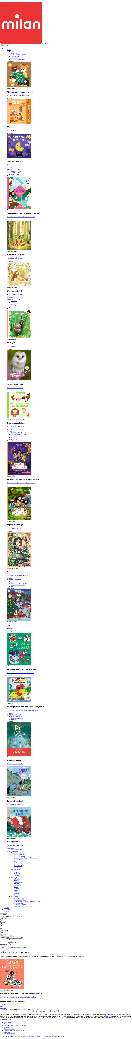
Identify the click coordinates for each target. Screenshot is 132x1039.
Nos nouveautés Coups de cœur (23, 906)
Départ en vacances (19, 854)
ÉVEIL (9, 50)
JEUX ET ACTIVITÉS (14, 580)
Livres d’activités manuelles (18, 583)
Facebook (3, 1004)
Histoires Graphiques (17, 718)
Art (15, 870)
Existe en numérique (8, 936)
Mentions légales (31, 1036)
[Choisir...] (20, 939)
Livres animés (15, 56)
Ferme (16, 887)
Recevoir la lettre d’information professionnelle (17, 1025)
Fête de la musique (19, 856)
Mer (15, 891)
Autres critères (4, 930)
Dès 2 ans (13, 302)
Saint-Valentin (18, 866)
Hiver (16, 861)
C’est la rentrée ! (19, 898)
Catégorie (2, 937)
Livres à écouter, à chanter (18, 54)
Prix (1, 925)
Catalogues (7, 909)
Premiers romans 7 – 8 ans (18, 434)
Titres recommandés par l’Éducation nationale (27, 901)
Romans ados (14, 439)
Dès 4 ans (13, 304)
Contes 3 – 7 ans (15, 172)
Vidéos (4, 934)
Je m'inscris (55, 1011)
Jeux (12, 586)
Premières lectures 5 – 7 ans (18, 433)
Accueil (2, 947)
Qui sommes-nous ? (9, 1029)
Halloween (17, 859)
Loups (16, 890)
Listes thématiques (12, 851)
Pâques (16, 864)
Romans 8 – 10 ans (16, 436)
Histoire (16, 872)
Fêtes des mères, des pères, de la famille (25, 858)
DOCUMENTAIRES (13, 299)
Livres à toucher (15, 51)
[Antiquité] (20, 944)
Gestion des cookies (9, 1033)
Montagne (17, 893)
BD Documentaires (16, 716)
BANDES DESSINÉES (14, 715)
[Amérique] (20, 941)
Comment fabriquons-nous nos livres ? (14, 1030)
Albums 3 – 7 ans (16, 171)
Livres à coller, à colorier (18, 585)
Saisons (16, 867)
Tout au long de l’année (17, 853)
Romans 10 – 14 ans (16, 437)
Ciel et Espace (18, 882)
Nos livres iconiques (20, 904)
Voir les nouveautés (16, 849)
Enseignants (7, 911)
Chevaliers (17, 879)
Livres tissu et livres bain (18, 59)
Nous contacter (8, 1024)
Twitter (2, 1006)
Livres (5, 48)
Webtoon (13, 719)
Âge (1, 920)
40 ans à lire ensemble (17, 903)
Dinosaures (17, 885)
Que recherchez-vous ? (6, 916)
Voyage (16, 875)
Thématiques (3, 944)
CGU (38, 1036)
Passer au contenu (5, 1)
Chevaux (16, 880)
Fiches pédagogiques (20, 900)
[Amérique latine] (20, 942)
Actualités (6, 908)
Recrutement (7, 1032)
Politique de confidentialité (107, 1017)
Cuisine (16, 883)
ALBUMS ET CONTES (14, 169)
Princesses (17, 895)
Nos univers (7, 1027)
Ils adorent (14, 877)
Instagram (3, 1008)
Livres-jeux (14, 581)
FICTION (10, 431)
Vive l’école (14, 896)
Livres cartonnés (15, 58)
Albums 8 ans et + (16, 174)
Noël (15, 862)
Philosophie (17, 874)
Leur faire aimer (15, 869)
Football (16, 888)
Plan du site (61, 1036)
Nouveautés (10, 848)
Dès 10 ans (14, 307)
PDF (3, 932)
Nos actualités (7, 1022)
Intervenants (12, 947)
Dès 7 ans (13, 305)
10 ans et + (14, 301)
